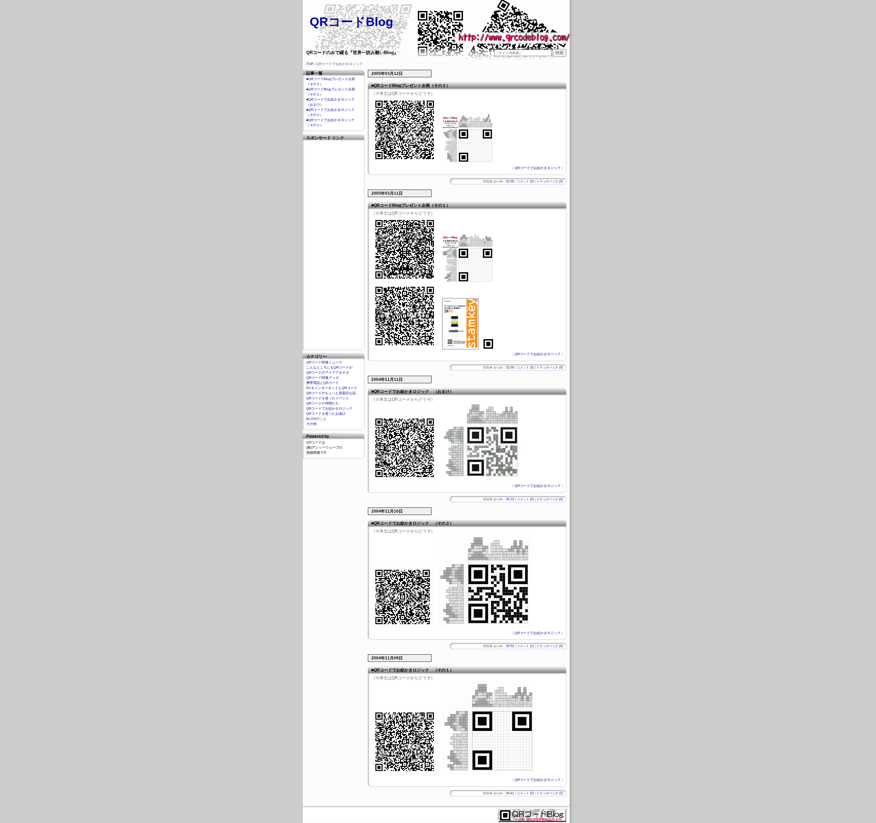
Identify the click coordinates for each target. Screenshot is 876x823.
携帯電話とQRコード (322, 383)
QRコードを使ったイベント (327, 398)
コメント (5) (525, 793)
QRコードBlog (351, 22)
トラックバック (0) (550, 181)
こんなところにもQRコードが (329, 367)
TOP (309, 64)
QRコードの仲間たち (322, 403)
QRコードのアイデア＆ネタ (327, 372)
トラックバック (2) (550, 793)
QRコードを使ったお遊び (326, 413)
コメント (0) (525, 181)
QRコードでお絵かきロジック (538, 168)
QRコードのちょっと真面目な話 (331, 393)
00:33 (510, 499)
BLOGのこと (316, 419)
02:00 (510, 181)
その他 (311, 424)
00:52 (510, 646)
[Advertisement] (333, 243)
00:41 (510, 793)
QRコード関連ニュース (324, 362)
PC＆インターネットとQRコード (331, 388)
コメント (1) (525, 646)
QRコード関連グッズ (322, 378)
